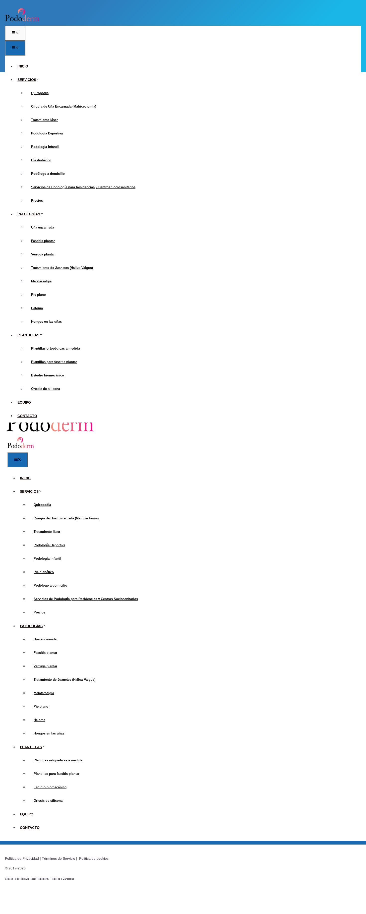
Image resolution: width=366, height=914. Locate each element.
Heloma (37, 308)
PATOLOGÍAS (28, 214)
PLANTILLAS (28, 335)
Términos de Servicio (58, 858)
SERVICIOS (26, 80)
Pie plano (38, 295)
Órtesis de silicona (45, 389)
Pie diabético (41, 160)
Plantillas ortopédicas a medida (55, 348)
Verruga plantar (43, 254)
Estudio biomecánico (47, 375)
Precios (37, 200)
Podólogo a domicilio (48, 174)
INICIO (22, 66)
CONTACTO (27, 416)
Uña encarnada (42, 227)
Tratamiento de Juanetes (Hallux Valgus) (62, 268)
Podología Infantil (45, 147)
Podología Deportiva (47, 133)
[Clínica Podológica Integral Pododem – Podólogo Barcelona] (20, 449)
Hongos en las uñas (46, 321)
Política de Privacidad (22, 858)
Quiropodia (40, 93)
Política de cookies (94, 858)
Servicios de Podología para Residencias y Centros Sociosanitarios (83, 187)
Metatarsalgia (41, 281)
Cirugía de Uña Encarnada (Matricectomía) (63, 106)
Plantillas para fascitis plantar (54, 362)
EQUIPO (24, 402)
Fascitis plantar (43, 241)
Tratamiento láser (44, 120)
